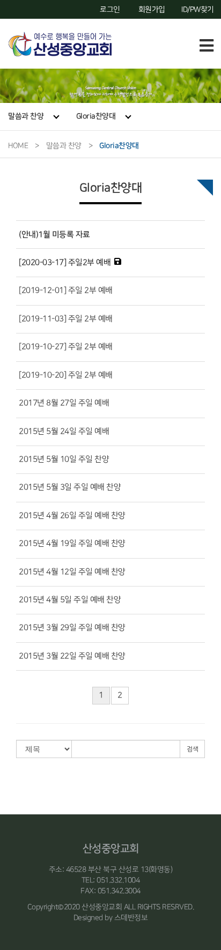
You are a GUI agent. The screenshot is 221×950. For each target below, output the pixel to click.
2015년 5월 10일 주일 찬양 (64, 459)
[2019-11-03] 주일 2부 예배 (66, 319)
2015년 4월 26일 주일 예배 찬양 (72, 515)
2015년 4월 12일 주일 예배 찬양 (72, 572)
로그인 (110, 9)
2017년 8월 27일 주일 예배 (64, 403)
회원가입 (151, 9)
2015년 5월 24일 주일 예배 (64, 431)
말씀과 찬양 (25, 116)
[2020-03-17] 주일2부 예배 (64, 262)
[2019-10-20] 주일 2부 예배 (66, 375)
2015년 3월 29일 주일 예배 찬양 (72, 628)
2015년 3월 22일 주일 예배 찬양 (72, 656)
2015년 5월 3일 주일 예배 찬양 (70, 487)
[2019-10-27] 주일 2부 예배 (66, 347)
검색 (192, 749)
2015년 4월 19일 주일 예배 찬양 (72, 543)
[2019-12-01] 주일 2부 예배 (66, 290)
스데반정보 (131, 918)
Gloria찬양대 (96, 116)
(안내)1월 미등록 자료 (54, 234)
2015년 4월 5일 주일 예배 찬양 (70, 600)
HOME (18, 146)
